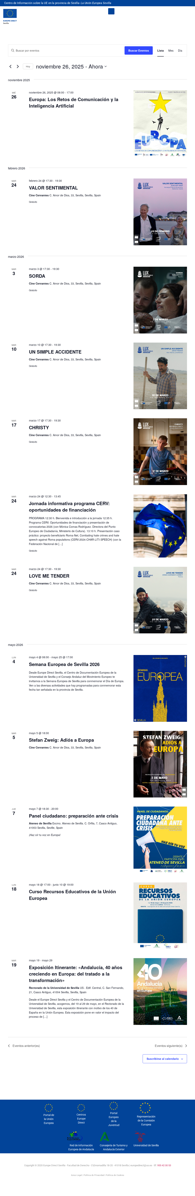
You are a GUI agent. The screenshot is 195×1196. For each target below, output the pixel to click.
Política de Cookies (115, 1175)
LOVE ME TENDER (49, 575)
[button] (111, 11)
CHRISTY (39, 427)
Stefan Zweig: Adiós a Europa (61, 740)
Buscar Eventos (138, 50)
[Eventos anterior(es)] (10, 66)
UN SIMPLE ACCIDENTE (55, 351)
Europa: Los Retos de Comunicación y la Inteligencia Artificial (73, 102)
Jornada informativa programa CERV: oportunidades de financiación (69, 506)
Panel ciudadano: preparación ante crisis (73, 815)
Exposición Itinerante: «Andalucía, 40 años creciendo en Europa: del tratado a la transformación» (75, 973)
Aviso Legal (76, 1175)
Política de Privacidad (94, 1175)
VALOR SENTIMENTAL (53, 187)
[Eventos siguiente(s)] (17, 66)
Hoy (28, 66)
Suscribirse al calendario (163, 1059)
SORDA (37, 276)
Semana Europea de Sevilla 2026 (64, 664)
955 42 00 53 (164, 1165)
